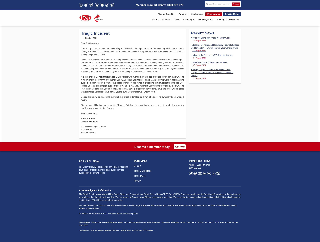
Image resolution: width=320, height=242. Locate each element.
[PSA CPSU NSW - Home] (91, 18)
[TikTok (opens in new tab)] (107, 5)
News (176, 19)
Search (236, 4)
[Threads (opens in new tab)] (112, 5)
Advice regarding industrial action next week (210, 39)
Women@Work (205, 19)
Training (220, 19)
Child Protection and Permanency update (209, 63)
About (155, 19)
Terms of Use (140, 176)
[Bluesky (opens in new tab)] (86, 5)
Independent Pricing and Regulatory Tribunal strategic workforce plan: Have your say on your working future (215, 48)
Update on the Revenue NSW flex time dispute (211, 56)
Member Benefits (166, 14)
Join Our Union (232, 14)
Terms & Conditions (142, 171)
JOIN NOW (180, 147)
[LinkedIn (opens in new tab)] (96, 5)
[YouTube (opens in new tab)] (102, 5)
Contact (182, 14)
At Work (166, 19)
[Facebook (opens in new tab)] (81, 5)
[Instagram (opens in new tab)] (91, 5)
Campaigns (188, 19)
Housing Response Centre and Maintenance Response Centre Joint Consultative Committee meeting (212, 74)
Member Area (213, 14)
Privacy (137, 181)
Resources (234, 19)
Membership (197, 14)
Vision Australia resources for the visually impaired (115, 213)
